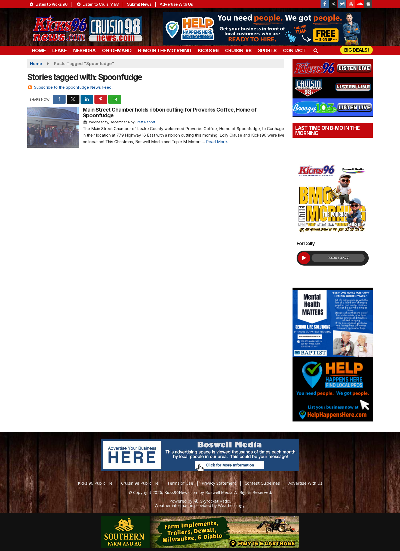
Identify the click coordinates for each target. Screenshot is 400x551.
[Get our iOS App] (368, 4)
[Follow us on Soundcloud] (359, 4)
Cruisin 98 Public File (140, 483)
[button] (315, 50)
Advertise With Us (176, 4)
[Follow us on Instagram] (342, 4)
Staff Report (145, 122)
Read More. (217, 141)
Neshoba (84, 50)
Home (39, 50)
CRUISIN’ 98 (238, 50)
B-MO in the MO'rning (164, 50)
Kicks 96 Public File (95, 483)
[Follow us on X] (333, 4)
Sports (267, 50)
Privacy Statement (219, 483)
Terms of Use (180, 483)
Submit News (139, 4)
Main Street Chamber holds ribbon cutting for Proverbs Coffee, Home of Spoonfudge (170, 112)
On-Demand (116, 50)
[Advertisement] (262, 28)
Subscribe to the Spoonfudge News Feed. (73, 87)
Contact (294, 50)
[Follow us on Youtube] (351, 4)
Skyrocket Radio (214, 501)
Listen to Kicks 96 (50, 4)
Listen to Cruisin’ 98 (100, 4)
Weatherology (231, 505)
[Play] (304, 258)
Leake (59, 50)
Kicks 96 (208, 50)
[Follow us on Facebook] (325, 4)
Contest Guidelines (262, 483)
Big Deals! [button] (356, 50)
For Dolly (306, 243)
